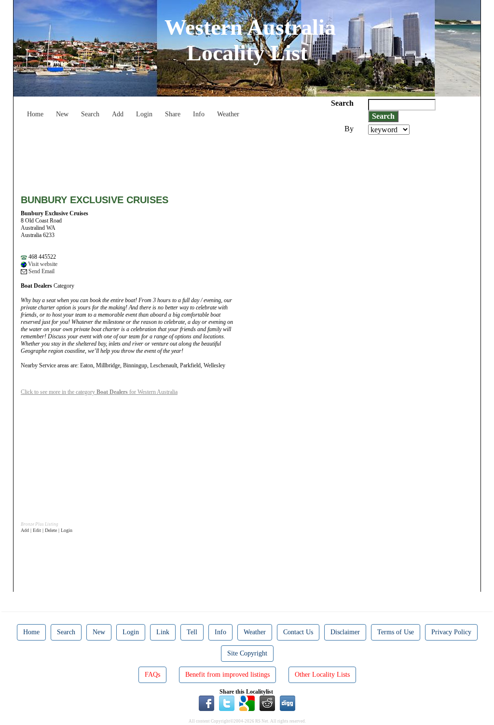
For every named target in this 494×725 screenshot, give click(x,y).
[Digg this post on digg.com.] (287, 702)
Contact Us (298, 632)
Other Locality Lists (322, 674)
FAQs (152, 674)
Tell (192, 632)
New (62, 114)
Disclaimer (345, 632)
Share (172, 114)
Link (162, 632)
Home (35, 114)
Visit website (42, 264)
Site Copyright (247, 653)
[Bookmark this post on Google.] (247, 702)
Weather (228, 114)
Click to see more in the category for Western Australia (99, 392)
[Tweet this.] (227, 702)
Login (144, 114)
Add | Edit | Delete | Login (46, 530)
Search (90, 114)
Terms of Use (395, 632)
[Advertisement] (196, 161)
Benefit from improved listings (227, 674)
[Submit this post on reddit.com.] (267, 702)
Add (118, 114)
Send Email (41, 271)
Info (199, 114)
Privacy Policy (451, 632)
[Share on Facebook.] (206, 702)
